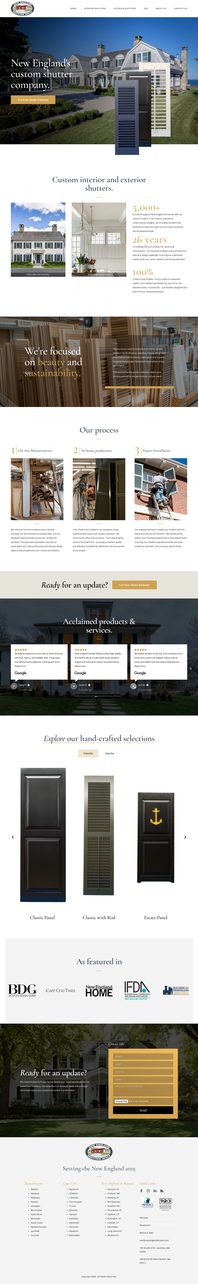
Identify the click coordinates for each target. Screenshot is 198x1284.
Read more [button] (20, 666)
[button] (7, 668)
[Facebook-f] (141, 1191)
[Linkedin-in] (155, 1191)
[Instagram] (148, 1191)
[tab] (88, 753)
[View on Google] (20, 673)
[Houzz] (162, 1191)
